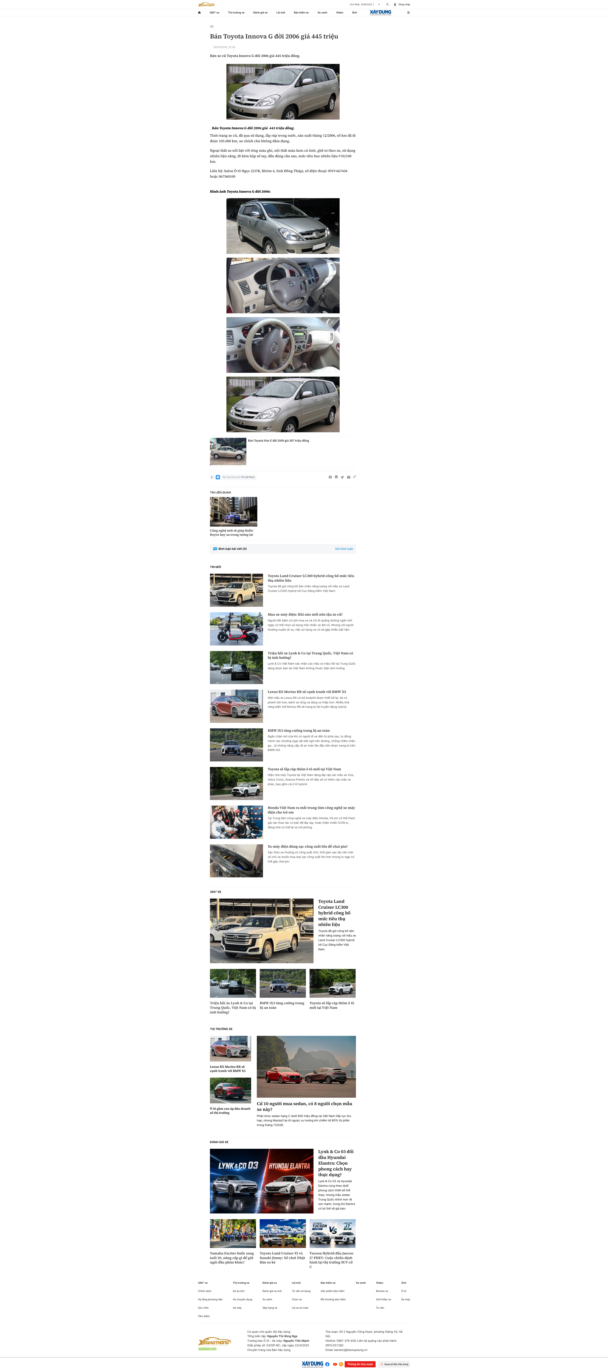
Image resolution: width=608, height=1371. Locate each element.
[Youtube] (335, 1364)
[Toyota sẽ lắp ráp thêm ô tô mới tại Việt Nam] (236, 783)
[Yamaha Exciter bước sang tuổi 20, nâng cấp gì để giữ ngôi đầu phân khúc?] (233, 1233)
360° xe (214, 12)
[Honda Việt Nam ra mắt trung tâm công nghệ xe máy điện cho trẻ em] (236, 822)
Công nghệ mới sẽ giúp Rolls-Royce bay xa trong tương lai (232, 532)
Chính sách (204, 1291)
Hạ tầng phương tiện (210, 1299)
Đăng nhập (404, 4)
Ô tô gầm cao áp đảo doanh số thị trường (230, 1111)
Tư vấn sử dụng (301, 1291)
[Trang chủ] (199, 12)
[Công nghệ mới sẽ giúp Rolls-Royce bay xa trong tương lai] (233, 512)
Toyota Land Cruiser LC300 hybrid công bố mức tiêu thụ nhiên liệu (311, 578)
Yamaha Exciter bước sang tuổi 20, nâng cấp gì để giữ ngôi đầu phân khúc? (232, 1258)
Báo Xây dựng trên (232, 477)
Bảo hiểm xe (301, 12)
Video (339, 12)
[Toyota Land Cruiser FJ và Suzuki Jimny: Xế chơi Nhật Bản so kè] (283, 1233)
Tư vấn (380, 1307)
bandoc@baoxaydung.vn (350, 1350)
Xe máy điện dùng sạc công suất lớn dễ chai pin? (308, 846)
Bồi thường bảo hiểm (333, 1299)
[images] (283, 345)
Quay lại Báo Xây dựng (396, 1364)
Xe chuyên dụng (242, 1299)
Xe (212, 26)
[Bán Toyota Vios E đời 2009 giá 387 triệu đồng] (228, 451)
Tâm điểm (204, 1316)
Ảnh (354, 12)
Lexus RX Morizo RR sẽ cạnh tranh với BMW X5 (307, 692)
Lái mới (280, 12)
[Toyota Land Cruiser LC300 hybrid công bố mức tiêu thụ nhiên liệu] (236, 590)
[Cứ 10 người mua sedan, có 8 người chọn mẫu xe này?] (306, 1067)
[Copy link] (354, 477)
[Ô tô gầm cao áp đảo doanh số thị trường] (230, 1090)
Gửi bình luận (344, 549)
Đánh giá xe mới (272, 1291)
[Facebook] (328, 1364)
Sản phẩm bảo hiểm (332, 1291)
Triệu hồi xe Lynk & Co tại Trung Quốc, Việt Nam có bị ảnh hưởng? (310, 655)
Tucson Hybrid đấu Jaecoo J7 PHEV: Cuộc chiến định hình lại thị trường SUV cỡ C (331, 1260)
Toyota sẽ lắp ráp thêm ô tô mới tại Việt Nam (304, 769)
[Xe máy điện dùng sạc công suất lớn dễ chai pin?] (236, 860)
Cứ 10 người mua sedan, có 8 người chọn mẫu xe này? (304, 1106)
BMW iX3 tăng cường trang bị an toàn (299, 730)
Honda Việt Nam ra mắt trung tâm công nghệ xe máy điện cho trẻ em (311, 810)
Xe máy (237, 1307)
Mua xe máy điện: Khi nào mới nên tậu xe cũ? (305, 614)
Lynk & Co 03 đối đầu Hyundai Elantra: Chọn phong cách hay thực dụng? (336, 1163)
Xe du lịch (238, 1291)
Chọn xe (297, 1299)
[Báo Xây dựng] (380, 13)
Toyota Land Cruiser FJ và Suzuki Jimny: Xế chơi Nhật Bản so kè (282, 1258)
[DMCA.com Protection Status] (207, 1349)
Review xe (382, 1291)
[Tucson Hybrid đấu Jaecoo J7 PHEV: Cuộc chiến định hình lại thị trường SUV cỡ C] (333, 1233)
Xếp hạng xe (270, 1307)
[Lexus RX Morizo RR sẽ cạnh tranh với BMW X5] (236, 706)
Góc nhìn (203, 1307)
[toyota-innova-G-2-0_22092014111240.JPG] (283, 226)
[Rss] (341, 1364)
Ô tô (403, 1291)
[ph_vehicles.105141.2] (283, 285)
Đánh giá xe (260, 12)
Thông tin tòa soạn (360, 1364)
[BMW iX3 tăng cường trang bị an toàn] (236, 744)
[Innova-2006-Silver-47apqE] (283, 92)
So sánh (267, 1299)
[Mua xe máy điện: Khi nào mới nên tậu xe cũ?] (236, 628)
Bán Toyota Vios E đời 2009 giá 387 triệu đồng (278, 441)
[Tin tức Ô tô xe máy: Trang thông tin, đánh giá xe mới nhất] (206, 4)
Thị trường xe (236, 12)
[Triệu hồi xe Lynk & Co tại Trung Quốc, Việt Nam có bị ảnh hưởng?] (236, 667)
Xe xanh (322, 12)
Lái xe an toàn (300, 1307)
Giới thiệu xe (383, 1299)
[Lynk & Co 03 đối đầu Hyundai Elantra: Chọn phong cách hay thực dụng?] (262, 1181)
